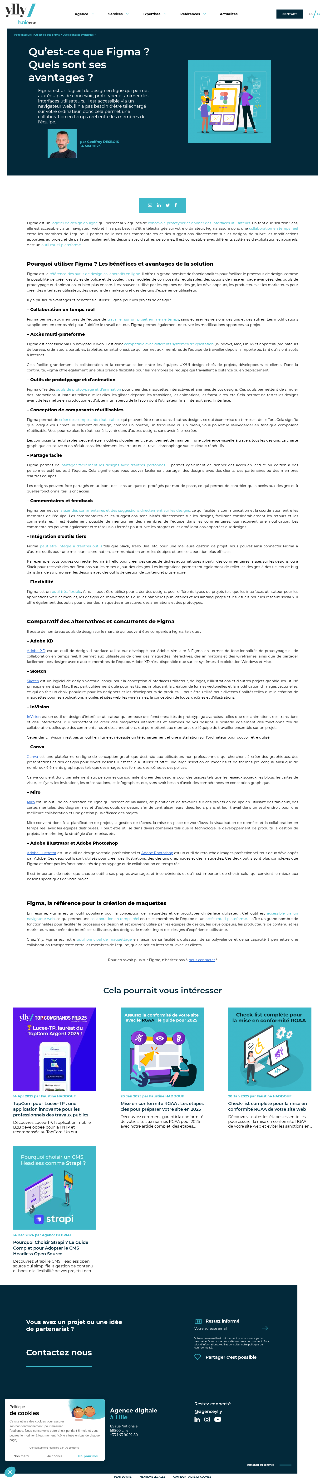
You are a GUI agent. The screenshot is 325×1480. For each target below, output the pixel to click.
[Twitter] (168, 205)
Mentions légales (152, 1476)
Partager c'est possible (230, 1357)
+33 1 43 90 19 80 (124, 1435)
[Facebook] (176, 205)
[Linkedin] (159, 205)
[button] (10, 1472)
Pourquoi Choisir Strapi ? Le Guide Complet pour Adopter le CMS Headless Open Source (50, 1248)
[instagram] (207, 1420)
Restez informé (221, 1321)
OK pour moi (88, 1456)
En (311, 14)
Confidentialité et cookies (192, 1476)
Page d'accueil (23, 34)
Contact (289, 14)
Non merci (21, 1456)
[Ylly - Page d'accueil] (20, 14)
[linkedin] (197, 1420)
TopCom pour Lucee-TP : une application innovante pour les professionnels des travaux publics (50, 1109)
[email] (150, 206)
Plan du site (123, 1476)
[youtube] (217, 1420)
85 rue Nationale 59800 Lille (124, 1428)
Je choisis (54, 1456)
